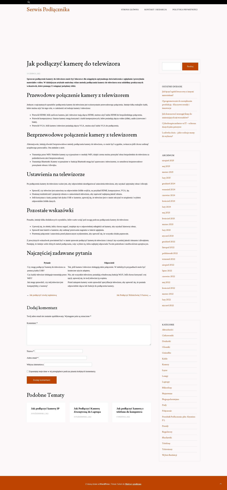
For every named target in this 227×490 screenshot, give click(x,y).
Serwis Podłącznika (48, 9)
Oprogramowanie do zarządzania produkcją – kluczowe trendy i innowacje (177, 104)
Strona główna (130, 10)
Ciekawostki (168, 335)
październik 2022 (170, 253)
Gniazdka (166, 353)
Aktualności (167, 329)
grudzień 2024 (168, 183)
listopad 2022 (168, 247)
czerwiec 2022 (168, 276)
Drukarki (166, 341)
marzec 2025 (167, 172)
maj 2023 (166, 212)
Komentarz (32, 323)
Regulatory (167, 432)
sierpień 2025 (168, 160)
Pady (164, 405)
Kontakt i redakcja (156, 10)
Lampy (165, 376)
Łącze (164, 370)
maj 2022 (166, 282)
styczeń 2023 (168, 236)
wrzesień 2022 (168, 259)
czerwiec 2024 (168, 195)
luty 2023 (166, 230)
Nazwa (30, 351)
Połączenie (167, 411)
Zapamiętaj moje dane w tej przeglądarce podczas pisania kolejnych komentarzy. (62, 371)
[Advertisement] (113, 34)
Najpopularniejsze (170, 399)
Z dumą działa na (97, 484)
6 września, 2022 (123, 417)
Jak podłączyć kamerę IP (45, 408)
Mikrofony (167, 387)
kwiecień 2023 (168, 218)
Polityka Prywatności (185, 10)
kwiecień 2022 (168, 288)
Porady (165, 426)
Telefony (166, 443)
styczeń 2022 (168, 305)
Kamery (165, 364)
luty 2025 (166, 178)
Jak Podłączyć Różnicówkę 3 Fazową (132, 295)
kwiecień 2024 (168, 201)
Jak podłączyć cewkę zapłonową (43, 295)
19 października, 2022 (39, 414)
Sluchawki (167, 437)
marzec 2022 (167, 294)
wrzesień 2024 (168, 189)
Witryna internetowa (35, 364)
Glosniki (166, 347)
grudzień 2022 (168, 241)
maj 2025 (166, 166)
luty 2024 (166, 207)
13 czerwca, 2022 (33, 74)
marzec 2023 (167, 224)
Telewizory (167, 449)
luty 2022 (166, 299)
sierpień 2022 (168, 265)
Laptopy (166, 382)
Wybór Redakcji (169, 455)
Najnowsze (167, 393)
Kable (164, 358)
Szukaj (190, 66)
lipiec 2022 (167, 270)
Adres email (32, 358)
